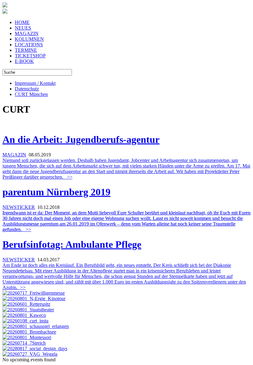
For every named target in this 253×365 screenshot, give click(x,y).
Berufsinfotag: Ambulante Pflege (71, 244)
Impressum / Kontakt (35, 83)
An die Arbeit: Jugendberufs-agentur (81, 139)
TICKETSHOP (30, 55)
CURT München (31, 94)
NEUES (23, 28)
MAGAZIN (27, 33)
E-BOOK (24, 61)
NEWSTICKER (18, 207)
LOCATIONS (29, 44)
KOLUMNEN (29, 39)
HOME (22, 22)
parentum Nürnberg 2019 (56, 191)
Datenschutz (27, 88)
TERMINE (26, 50)
